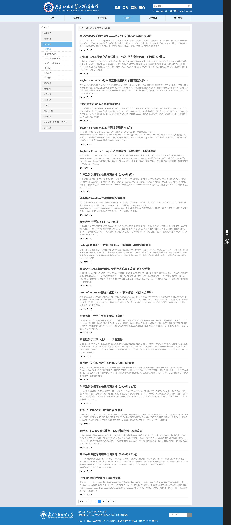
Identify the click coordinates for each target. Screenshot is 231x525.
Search (189, 6)
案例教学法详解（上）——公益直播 (101, 339)
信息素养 (47, 44)
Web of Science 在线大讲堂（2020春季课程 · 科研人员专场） (117, 292)
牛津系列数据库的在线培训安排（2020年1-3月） (109, 386)
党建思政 (153, 18)
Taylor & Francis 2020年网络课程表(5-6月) (106, 127)
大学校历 (164, 11)
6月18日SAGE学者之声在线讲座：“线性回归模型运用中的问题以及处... (122, 56)
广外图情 (47, 94)
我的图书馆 (174, 11)
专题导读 (47, 89)
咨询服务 (47, 39)
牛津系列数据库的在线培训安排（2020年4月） (107, 174)
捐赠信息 (124, 515)
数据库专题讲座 (50, 54)
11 (109, 502)
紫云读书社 (48, 111)
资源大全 (107, 515)
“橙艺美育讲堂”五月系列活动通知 (100, 104)
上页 (81, 502)
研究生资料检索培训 (51, 63)
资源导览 (77, 18)
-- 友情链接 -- (175, 515)
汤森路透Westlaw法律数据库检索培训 (102, 198)
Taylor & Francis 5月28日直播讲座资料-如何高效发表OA (114, 80)
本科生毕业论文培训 (51, 58)
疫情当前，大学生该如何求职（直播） (102, 316)
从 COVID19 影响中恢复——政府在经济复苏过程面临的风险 (116, 36)
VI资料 (46, 105)
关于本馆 (178, 18)
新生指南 (47, 68)
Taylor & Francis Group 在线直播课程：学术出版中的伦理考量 (118, 151)
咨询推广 (127, 18)
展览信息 (47, 83)
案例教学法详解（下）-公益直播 (99, 221)
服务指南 (102, 18)
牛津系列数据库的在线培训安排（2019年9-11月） (109, 454)
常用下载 (115, 515)
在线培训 (47, 49)
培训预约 (47, 78)
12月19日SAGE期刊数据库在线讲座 (101, 410)
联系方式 (98, 515)
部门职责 (90, 515)
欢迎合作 (47, 116)
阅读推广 (47, 33)
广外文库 (47, 128)
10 (104, 502)
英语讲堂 (47, 73)
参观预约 (47, 100)
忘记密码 (156, 11)
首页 (52, 18)
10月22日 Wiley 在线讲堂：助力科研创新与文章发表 (111, 430)
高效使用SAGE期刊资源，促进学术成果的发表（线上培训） (115, 268)
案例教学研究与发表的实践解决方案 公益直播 (107, 363)
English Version (186, 11)
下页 (114, 502)
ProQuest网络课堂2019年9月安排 (100, 478)
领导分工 (81, 515)
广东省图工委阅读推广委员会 (55, 122)
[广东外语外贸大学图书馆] (71, 7)
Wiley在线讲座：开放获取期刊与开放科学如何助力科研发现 (115, 245)
